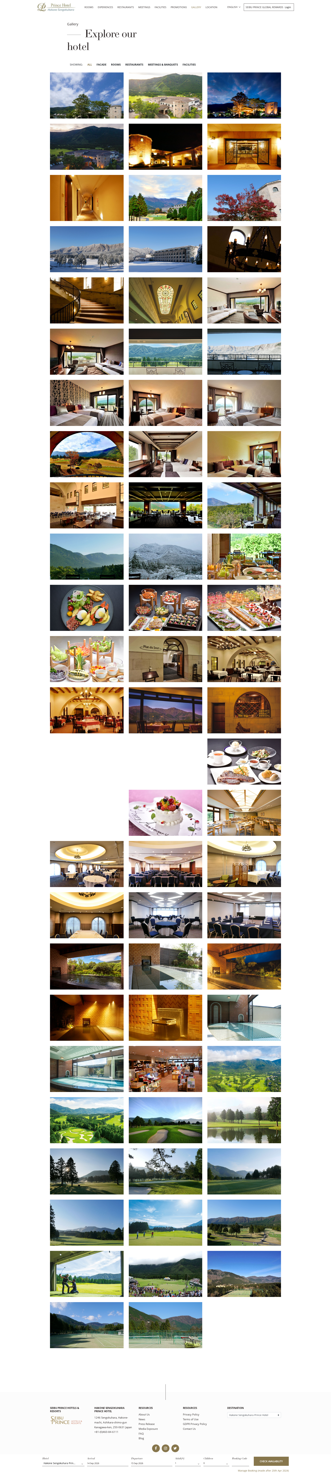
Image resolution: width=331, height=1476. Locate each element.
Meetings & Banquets (163, 64)
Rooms (88, 7)
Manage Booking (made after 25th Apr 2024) (263, 1470)
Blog (141, 1438)
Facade (101, 64)
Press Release (147, 1424)
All (89, 64)
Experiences (105, 7)
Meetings (144, 7)
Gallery (196, 7)
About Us (144, 1414)
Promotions (179, 7)
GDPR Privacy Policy (195, 1424)
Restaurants (125, 7)
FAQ (141, 1433)
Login (288, 7)
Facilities (160, 7)
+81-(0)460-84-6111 (106, 1432)
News (142, 1419)
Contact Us (189, 1429)
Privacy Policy (191, 1414)
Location (211, 7)
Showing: (76, 64)
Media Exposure (148, 1429)
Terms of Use (190, 1419)
